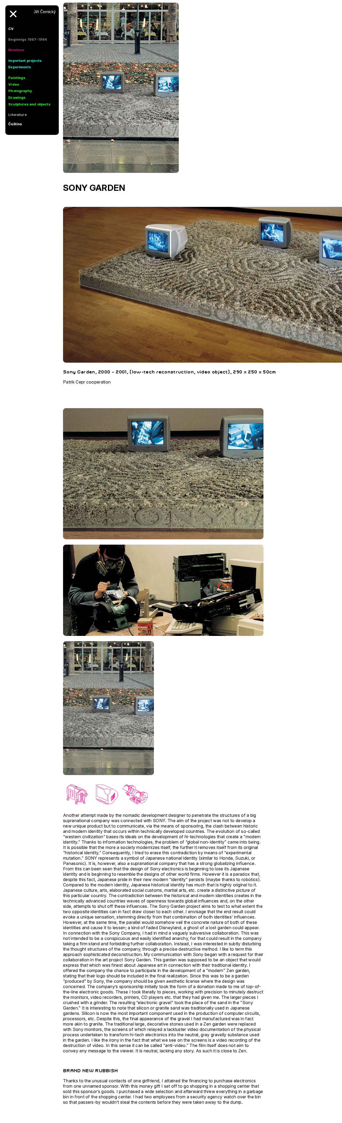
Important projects (25, 60)
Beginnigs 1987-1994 (27, 39)
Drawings (17, 97)
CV (11, 28)
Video (13, 84)
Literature (17, 114)
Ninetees (16, 50)
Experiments (19, 67)
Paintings (16, 77)
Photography (20, 91)
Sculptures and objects (29, 104)
